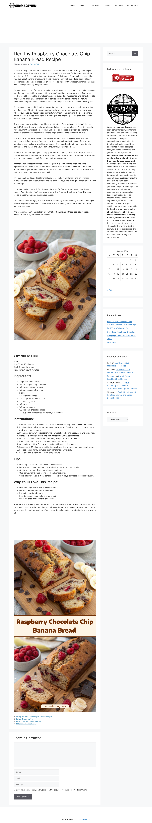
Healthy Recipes (46, 717)
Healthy (30, 719)
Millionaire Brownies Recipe (26, 724)
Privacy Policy (132, 5)
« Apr (109, 290)
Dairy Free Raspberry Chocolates (122, 332)
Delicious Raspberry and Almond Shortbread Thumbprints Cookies (122, 386)
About (82, 5)
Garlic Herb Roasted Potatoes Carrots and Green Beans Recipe (121, 395)
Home (72, 5)
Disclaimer (119, 5)
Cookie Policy (94, 5)
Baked (18, 719)
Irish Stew (111, 342)
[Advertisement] (76, 27)
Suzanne (111, 376)
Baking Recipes (22, 717)
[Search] (135, 53)
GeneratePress (84, 819)
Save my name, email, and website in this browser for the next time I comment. (51, 790)
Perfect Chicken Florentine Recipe (28, 721)
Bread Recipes (33, 717)
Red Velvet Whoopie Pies (118, 328)
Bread (24, 719)
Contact (107, 5)
